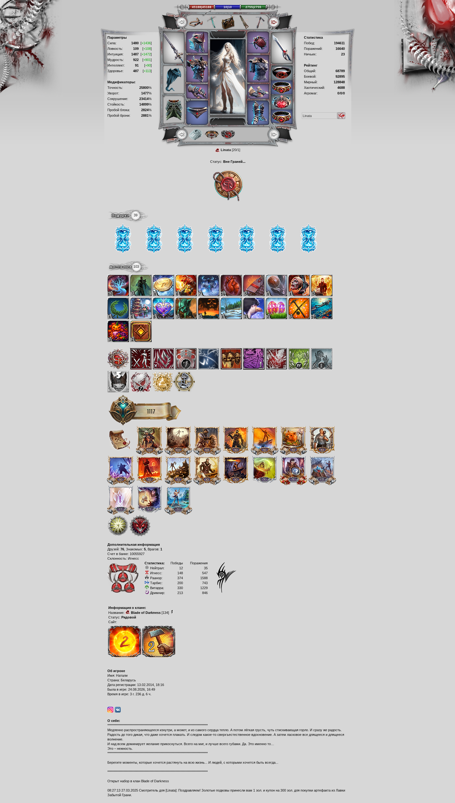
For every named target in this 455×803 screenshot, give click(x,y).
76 (122, 549)
